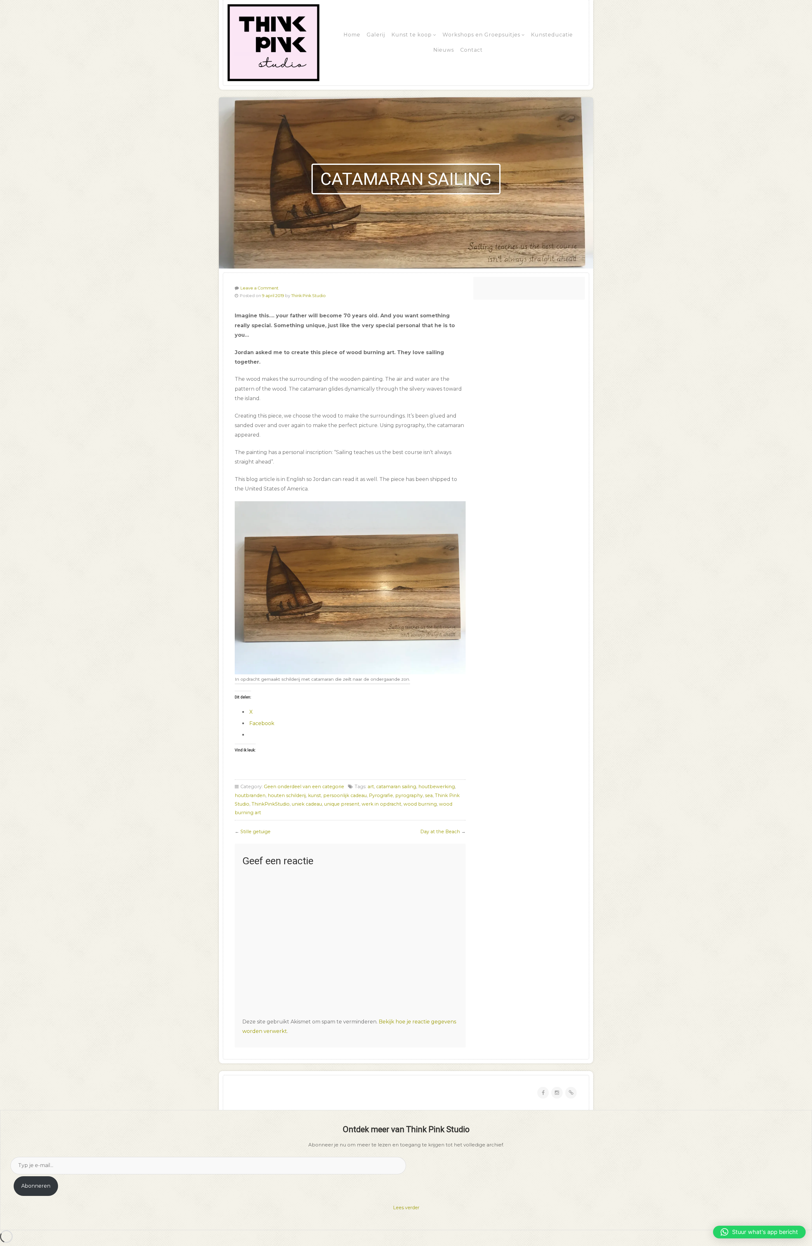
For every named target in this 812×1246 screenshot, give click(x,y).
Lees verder (406, 1207)
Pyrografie (381, 795)
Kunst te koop (411, 35)
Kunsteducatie (552, 35)
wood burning (420, 804)
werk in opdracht (381, 804)
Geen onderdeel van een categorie (304, 786)
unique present (341, 804)
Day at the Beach (440, 831)
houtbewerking (436, 786)
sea (429, 795)
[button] (759, 1232)
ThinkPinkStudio (271, 804)
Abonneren (35, 1186)
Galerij (376, 35)
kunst (314, 795)
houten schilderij (287, 795)
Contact (471, 50)
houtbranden (250, 795)
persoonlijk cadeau (345, 795)
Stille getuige (255, 831)
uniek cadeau (307, 804)
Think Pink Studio (308, 295)
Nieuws (443, 50)
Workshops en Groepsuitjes (481, 35)
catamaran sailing (396, 786)
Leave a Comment (259, 288)
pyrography (409, 795)
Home (352, 35)
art (371, 786)
